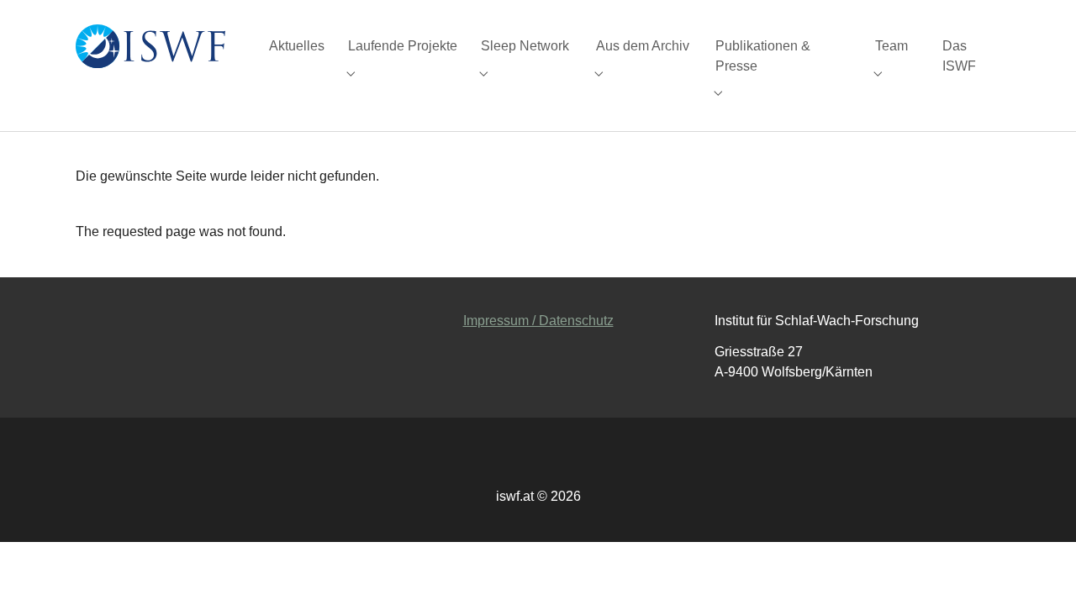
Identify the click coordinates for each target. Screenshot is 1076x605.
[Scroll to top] (1039, 568)
